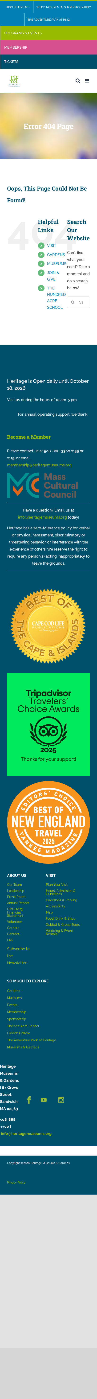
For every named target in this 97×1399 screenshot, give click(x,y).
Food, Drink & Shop (61, 918)
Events (12, 1005)
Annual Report (18, 903)
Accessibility (55, 906)
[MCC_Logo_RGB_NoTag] (42, 474)
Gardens (13, 991)
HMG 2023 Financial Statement (15, 912)
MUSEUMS (56, 264)
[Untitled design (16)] (48, 587)
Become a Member (29, 437)
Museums (14, 998)
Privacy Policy (16, 1182)
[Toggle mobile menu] (87, 80)
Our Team (14, 885)
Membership (16, 1012)
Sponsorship (16, 1019)
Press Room (16, 897)
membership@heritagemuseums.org (39, 465)
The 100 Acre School (23, 1026)
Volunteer (14, 922)
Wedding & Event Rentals (59, 932)
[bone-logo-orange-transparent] (48, 783)
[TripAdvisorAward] (48, 674)
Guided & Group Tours (63, 924)
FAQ (10, 940)
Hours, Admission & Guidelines (61, 892)
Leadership (15, 891)
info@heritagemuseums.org (42, 517)
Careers (13, 928)
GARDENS (56, 255)
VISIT (51, 245)
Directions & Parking (61, 900)
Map (49, 912)
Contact (13, 934)
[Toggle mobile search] (78, 80)
